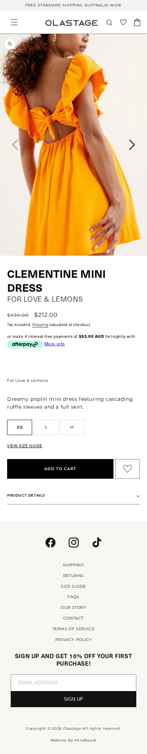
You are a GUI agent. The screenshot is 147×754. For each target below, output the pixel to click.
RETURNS (73, 575)
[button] (14, 22)
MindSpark (86, 740)
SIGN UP (73, 699)
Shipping (40, 324)
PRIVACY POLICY (73, 639)
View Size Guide (24, 446)
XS (20, 427)
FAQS (73, 596)
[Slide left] (15, 145)
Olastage (72, 728)
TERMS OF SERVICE (73, 628)
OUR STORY (73, 607)
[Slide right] (132, 145)
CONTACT (73, 618)
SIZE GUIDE (73, 586)
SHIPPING (74, 564)
